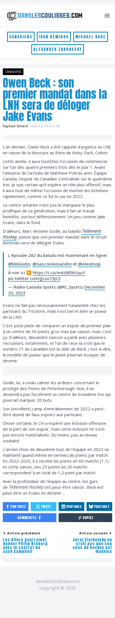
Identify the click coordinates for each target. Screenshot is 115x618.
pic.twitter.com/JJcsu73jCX (34, 278)
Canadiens (20, 37)
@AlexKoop (89, 264)
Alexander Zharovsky (57, 49)
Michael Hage (90, 37)
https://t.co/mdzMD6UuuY (59, 272)
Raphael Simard (15, 126)
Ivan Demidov (54, 37)
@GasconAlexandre (52, 264)
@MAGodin (19, 264)
